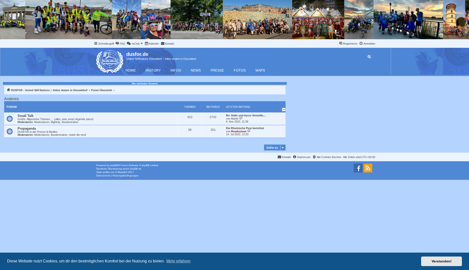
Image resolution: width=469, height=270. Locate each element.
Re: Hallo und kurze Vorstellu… (246, 115)
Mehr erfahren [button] (178, 261)
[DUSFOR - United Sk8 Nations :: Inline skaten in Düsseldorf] (110, 61)
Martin (234, 118)
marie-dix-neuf (77, 134)
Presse (217, 70)
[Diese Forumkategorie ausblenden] (284, 109)
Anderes (11, 99)
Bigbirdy (55, 122)
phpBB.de (135, 168)
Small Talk (25, 116)
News (196, 70)
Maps (260, 70)
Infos (176, 70)
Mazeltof (122, 172)
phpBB (114, 165)
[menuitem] (120, 44)
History (153, 70)
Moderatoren (41, 122)
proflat (106, 172)
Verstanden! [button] (442, 261)
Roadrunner (238, 131)
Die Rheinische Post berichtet (245, 128)
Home (131, 70)
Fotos (240, 70)
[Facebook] (358, 168)
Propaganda (27, 128)
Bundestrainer (70, 122)
